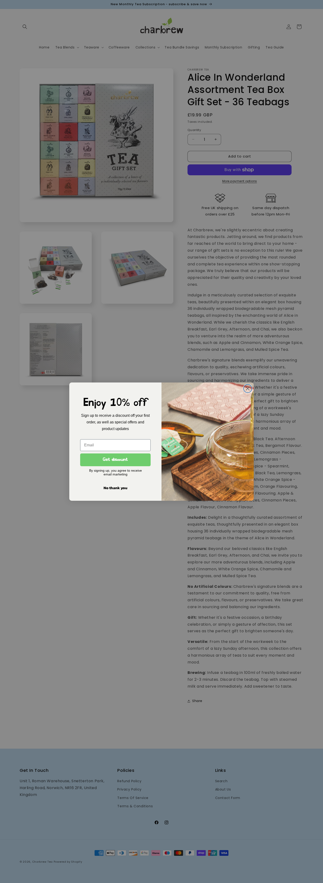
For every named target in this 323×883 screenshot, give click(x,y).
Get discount (115, 460)
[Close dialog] (248, 388)
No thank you (115, 488)
